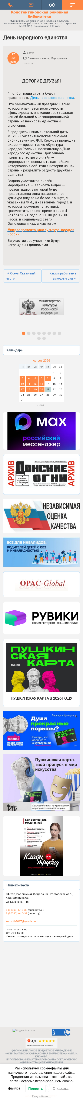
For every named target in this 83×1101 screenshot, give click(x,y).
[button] (41, 311)
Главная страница (39, 58)
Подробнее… (41, 1096)
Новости (28, 63)
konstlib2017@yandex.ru (21, 921)
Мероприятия (59, 58)
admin (30, 52)
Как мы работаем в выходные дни (63, 276)
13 (41, 383)
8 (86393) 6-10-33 (17, 909)
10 (22, 383)
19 (35, 389)
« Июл (40, 404)
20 (41, 389)
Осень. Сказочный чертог (21, 276)
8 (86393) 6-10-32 (16, 913)
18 (28, 389)
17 (22, 389)
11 (28, 383)
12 (35, 383)
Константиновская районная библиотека (39, 14)
